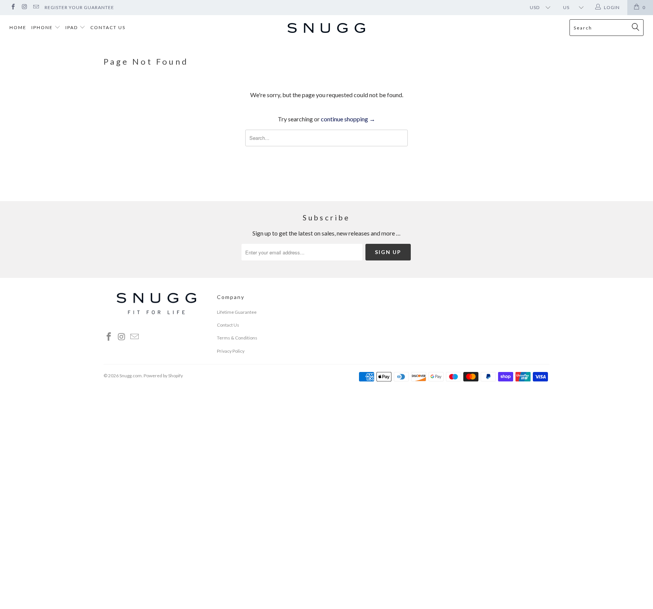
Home (17, 27)
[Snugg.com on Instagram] (24, 7)
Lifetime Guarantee (237, 312)
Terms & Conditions (237, 338)
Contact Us (107, 27)
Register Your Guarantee (79, 7)
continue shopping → (348, 118)
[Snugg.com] (326, 28)
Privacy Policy (230, 351)
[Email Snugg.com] (35, 7)
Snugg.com (130, 375)
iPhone (42, 27)
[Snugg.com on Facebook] (12, 7)
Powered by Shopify (163, 375)
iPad (72, 27)
